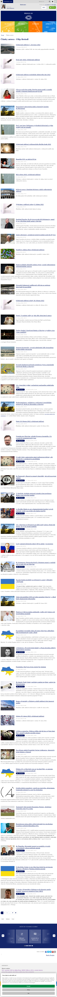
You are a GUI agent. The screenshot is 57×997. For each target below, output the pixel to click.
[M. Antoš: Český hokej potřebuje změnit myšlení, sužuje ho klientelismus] (8, 686)
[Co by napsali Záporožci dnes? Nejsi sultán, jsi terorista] (8, 547)
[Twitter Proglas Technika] (50, 952)
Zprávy (49, 24)
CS (55, 1)
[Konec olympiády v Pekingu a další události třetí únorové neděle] (8, 705)
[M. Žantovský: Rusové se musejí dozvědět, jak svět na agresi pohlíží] (8, 480)
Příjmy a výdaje (21, 939)
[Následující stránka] (12, 913)
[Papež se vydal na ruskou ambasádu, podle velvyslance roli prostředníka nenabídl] (8, 615)
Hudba (21, 24)
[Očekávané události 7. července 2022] (8, 48)
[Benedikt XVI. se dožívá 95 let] (8, 163)
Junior (35, 24)
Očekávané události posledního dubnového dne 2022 (33, 74)
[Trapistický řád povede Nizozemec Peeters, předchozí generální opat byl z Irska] (8, 810)
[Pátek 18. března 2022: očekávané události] (8, 425)
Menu (44, 7)
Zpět (3, 919)
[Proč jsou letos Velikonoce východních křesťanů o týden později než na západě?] (8, 129)
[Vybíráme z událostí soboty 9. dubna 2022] (8, 208)
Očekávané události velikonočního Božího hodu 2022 (33, 144)
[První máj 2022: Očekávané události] (8, 63)
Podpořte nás (8, 1)
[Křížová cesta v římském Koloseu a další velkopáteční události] (8, 193)
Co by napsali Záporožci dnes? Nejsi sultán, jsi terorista (34, 544)
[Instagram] (55, 952)
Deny (28, 989)
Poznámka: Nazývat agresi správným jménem (31, 667)
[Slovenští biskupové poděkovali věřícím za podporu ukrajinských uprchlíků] (8, 289)
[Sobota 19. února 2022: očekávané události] (8, 720)
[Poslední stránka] (15, 913)
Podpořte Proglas (35, 939)
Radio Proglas (50, 955)
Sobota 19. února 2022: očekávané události (30, 716)
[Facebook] (46, 952)
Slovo (8, 24)
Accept (28, 986)
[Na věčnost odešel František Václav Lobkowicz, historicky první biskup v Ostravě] (8, 754)
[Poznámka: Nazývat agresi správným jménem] (8, 670)
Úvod (2, 35)
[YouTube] (53, 952)
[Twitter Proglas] (48, 952)
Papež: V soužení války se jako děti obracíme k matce (34, 315)
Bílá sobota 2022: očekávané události (28, 174)
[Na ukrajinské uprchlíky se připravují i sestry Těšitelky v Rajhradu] (8, 583)
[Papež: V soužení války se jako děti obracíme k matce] (8, 319)
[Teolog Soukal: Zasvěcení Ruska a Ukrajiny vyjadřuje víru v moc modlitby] (8, 334)
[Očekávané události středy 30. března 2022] (8, 304)
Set (28, 993)
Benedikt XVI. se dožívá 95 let (26, 159)
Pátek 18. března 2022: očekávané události (30, 421)
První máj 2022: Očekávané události (28, 59)
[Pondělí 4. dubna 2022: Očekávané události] (8, 253)
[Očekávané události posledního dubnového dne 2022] (8, 78)
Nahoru (8, 919)
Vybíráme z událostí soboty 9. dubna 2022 (30, 204)
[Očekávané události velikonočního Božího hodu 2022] (8, 148)
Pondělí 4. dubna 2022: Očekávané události (30, 249)
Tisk (13, 919)
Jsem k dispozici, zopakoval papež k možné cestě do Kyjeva (36, 235)
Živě (53, 7)
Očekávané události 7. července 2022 (28, 44)
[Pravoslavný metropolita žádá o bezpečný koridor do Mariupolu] (8, 110)
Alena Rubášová (10, 8)
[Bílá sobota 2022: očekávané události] (8, 178)
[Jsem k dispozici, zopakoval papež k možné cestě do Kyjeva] (8, 238)
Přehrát (21, 389)
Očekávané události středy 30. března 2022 (30, 300)
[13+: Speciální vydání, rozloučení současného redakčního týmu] (8, 389)
